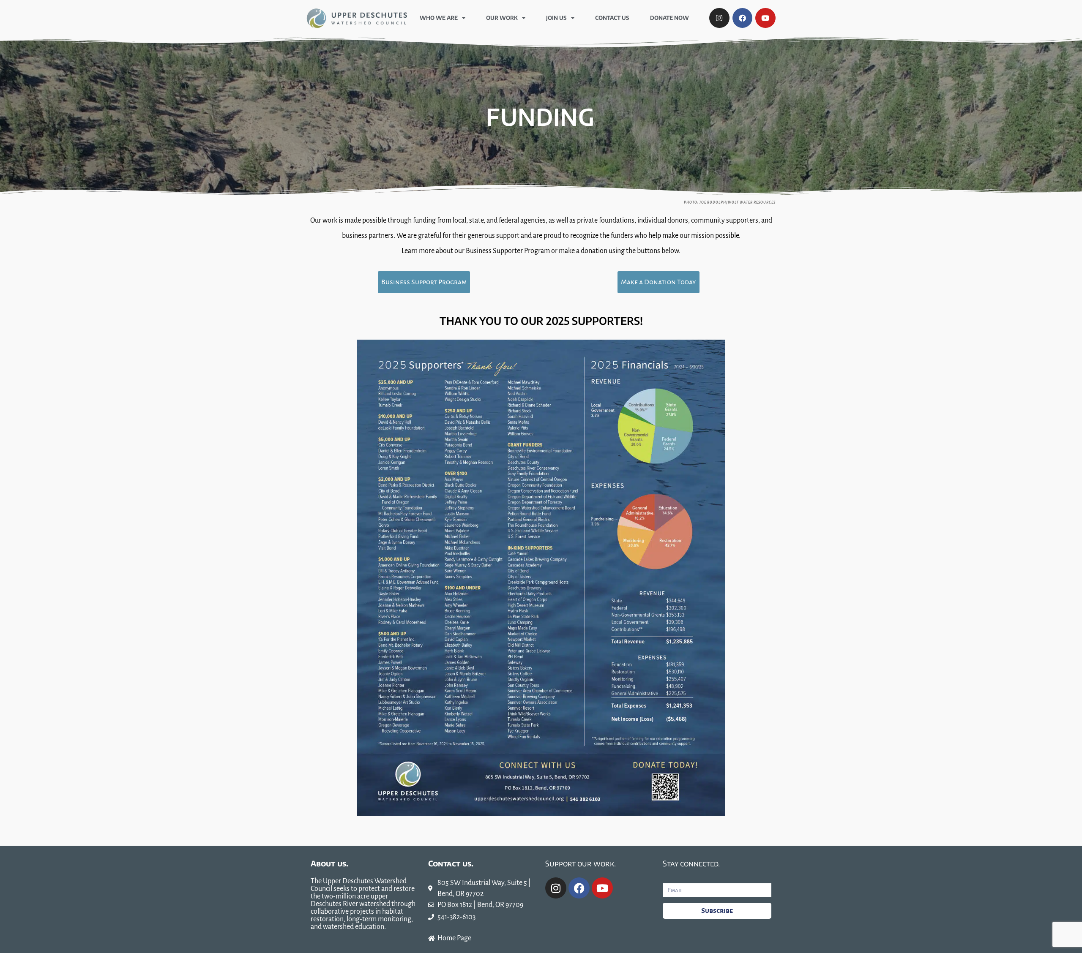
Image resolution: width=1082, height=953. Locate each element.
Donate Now (669, 17)
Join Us (556, 17)
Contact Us (612, 17)
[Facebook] (742, 18)
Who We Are (439, 17)
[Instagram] (719, 18)
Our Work (502, 17)
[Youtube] (765, 18)
